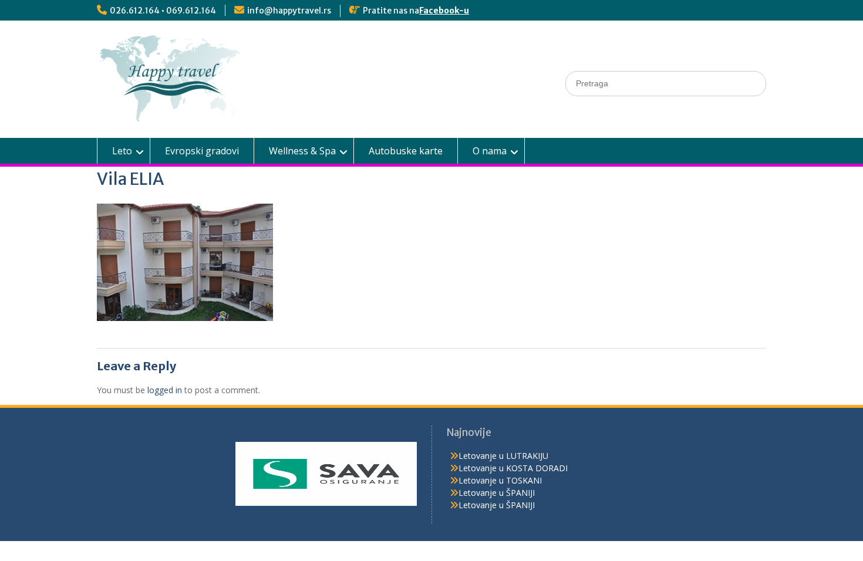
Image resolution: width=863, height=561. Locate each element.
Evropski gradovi (202, 150)
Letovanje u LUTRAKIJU (503, 455)
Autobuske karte (406, 150)
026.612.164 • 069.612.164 (163, 10)
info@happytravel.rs (289, 10)
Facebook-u (444, 10)
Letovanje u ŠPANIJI (497, 492)
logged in (164, 390)
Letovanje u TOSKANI (500, 480)
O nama (490, 150)
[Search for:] (665, 83)
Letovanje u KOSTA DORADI (513, 468)
